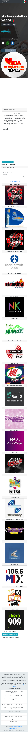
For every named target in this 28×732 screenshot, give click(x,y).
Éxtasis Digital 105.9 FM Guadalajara (14, 519)
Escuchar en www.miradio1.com (12, 637)
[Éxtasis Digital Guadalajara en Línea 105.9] (14, 530)
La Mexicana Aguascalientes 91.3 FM (14, 586)
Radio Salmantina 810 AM (14, 273)
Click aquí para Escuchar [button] (10, 634)
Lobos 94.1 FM (14, 452)
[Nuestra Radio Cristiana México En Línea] (14, 553)
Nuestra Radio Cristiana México (14, 542)
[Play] (3, 50)
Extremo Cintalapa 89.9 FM (14, 340)
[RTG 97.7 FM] (14, 486)
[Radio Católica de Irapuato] (14, 217)
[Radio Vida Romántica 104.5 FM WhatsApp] (8, 43)
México (5, 129)
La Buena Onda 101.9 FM (14, 408)
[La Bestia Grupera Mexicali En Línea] (14, 240)
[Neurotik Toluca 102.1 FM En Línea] (14, 307)
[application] (8, 50)
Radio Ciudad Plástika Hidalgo (14, 385)
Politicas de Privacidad (14, 728)
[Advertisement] (14, 93)
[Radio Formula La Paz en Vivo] (14, 262)
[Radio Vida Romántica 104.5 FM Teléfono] (3, 43)
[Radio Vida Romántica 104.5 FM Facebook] (12, 43)
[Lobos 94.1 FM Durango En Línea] (14, 463)
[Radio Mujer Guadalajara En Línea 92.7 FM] (14, 441)
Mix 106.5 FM (14, 564)
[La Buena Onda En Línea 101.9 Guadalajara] (14, 418)
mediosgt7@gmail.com (17, 726)
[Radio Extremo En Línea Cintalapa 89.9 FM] (14, 351)
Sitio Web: (5, 169)
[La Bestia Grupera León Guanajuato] (14, 195)
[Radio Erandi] (14, 329)
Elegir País (5, 1)
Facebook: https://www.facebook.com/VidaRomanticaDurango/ (13, 175)
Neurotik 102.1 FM (14, 296)
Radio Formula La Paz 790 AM (14, 251)
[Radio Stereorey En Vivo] (14, 508)
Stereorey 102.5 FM (14, 497)
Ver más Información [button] (8, 162)
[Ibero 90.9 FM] (14, 620)
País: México (5, 30)
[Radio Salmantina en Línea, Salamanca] (14, 284)
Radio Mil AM (14, 363)
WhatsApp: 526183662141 (8, 172)
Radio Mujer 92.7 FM (14, 430)
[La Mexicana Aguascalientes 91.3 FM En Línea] (14, 597)
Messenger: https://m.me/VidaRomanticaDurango (13, 177)
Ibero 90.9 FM (14, 609)
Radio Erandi (14, 318)
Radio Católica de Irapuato (14, 206)
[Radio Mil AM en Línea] (14, 374)
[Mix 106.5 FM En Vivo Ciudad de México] (14, 575)
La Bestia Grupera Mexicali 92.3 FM (14, 229)
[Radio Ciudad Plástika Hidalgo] (14, 396)
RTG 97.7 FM (14, 475)
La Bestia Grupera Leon (14, 184)
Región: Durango (6, 32)
